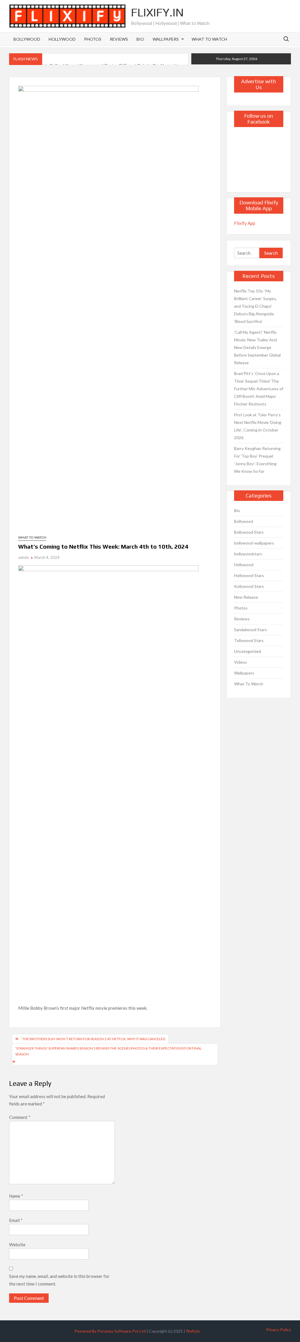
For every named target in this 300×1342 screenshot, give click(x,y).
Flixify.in (157, 12)
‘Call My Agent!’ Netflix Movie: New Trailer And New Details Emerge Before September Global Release (257, 347)
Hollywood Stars (249, 575)
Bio (140, 39)
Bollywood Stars (249, 532)
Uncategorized (247, 651)
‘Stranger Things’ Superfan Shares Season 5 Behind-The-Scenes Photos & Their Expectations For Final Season (108, 1051)
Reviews (119, 39)
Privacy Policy (278, 1329)
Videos (240, 662)
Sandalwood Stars (250, 629)
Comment (19, 1117)
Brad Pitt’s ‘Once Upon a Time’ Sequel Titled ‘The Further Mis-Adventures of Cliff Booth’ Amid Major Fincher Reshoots (258, 388)
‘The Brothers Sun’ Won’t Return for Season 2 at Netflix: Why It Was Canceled (93, 1039)
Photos (92, 39)
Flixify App (244, 223)
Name (16, 1196)
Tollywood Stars (249, 640)
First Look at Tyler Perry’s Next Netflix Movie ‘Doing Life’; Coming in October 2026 (257, 426)
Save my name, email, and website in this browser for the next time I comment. (59, 1279)
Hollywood (62, 39)
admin (23, 557)
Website (17, 1244)
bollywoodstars (248, 553)
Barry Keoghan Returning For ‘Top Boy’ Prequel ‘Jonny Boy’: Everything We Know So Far (257, 460)
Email (16, 1220)
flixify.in (193, 1331)
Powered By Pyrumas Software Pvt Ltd (110, 1331)
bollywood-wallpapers (254, 542)
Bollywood (26, 39)
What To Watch (209, 39)
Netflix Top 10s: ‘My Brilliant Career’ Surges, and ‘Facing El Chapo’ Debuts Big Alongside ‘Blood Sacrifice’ (255, 306)
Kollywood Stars (249, 586)
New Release (246, 597)
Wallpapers (166, 39)
